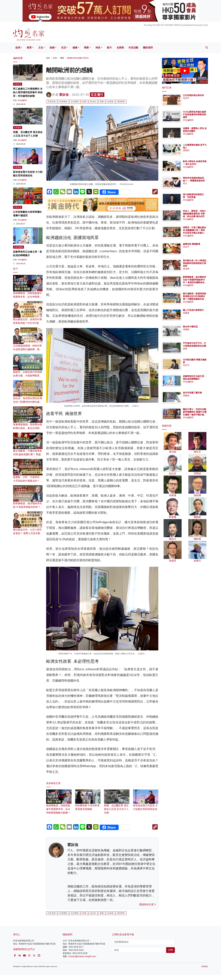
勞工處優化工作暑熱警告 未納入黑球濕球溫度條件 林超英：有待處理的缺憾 (28, 92)
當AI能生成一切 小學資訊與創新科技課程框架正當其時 (194, 263)
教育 (29, 47)
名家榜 (120, 47)
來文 (185, 183)
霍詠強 (64, 94)
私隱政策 (204, 966)
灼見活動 (133, 47)
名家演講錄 (18, 247)
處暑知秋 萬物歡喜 (191, 244)
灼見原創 (52, 101)
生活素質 (75, 101)
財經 (52, 47)
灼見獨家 (63, 101)
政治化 (93, 101)
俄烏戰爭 (121, 101)
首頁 (48, 58)
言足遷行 (97, 94)
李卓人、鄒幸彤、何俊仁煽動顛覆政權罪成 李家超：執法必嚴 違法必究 (194, 214)
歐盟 (84, 101)
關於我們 (148, 47)
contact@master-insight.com (82, 956)
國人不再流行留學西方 (193, 310)
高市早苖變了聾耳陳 (192, 392)
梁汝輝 (186, 269)
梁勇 (185, 348)
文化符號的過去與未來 (193, 95)
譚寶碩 (186, 150)
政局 (17, 47)
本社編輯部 (22, 100)
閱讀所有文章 (146, 904)
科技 (98, 47)
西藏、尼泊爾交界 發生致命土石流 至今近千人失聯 (116, 809)
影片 (109, 47)
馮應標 (186, 329)
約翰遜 (110, 101)
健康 (75, 47)
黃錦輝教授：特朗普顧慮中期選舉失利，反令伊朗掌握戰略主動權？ (58, 809)
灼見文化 (17, 207)
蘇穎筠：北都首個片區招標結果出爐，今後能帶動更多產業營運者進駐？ (27, 376)
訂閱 (170, 950)
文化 (40, 47)
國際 (62, 58)
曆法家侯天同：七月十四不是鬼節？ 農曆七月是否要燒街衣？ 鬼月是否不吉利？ (28, 533)
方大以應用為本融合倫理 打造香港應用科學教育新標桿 (195, 114)
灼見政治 (17, 84)
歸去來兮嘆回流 (190, 326)
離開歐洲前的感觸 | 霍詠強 (78, 58)
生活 (63, 47)
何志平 (186, 98)
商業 (86, 47)
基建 (102, 101)
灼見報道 (17, 127)
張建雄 (186, 313)
